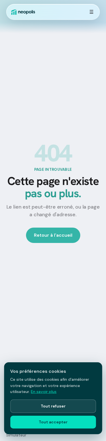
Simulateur (16, 435)
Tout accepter (53, 422)
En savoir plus (44, 391)
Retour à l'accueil (53, 235)
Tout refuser (53, 406)
